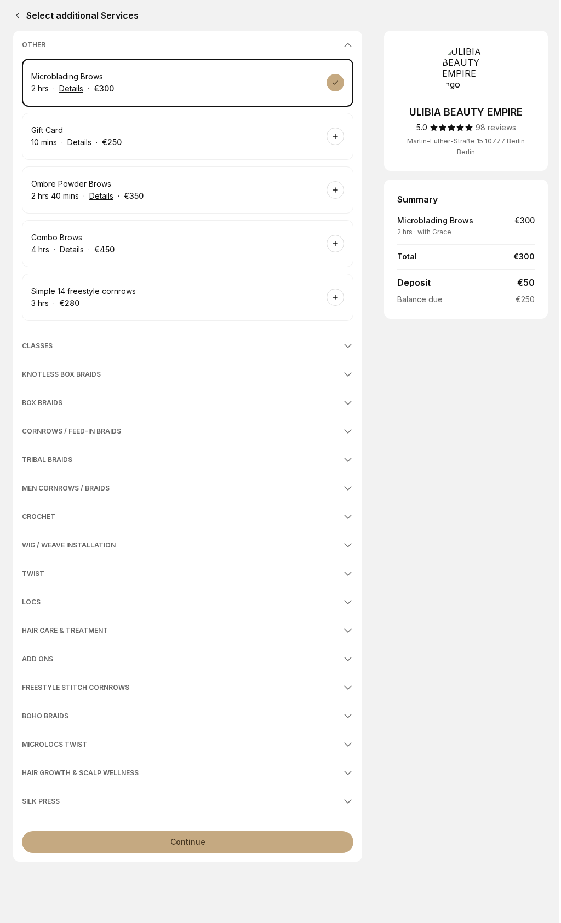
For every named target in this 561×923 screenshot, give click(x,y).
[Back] (15, 15)
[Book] (335, 82)
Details (71, 88)
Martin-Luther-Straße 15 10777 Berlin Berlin (466, 146)
